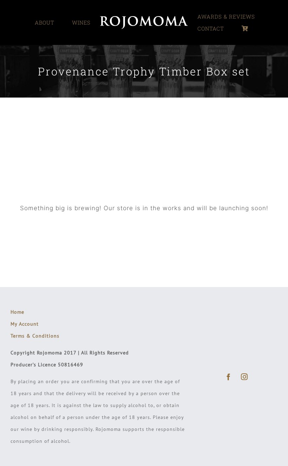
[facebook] (228, 377)
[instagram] (244, 377)
